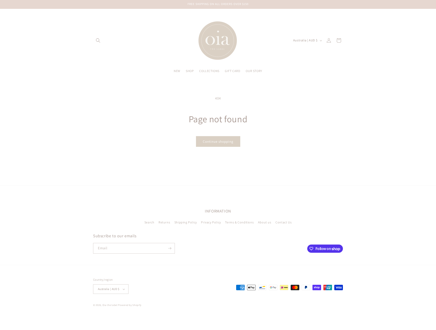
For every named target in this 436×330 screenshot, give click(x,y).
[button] (98, 40)
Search (149, 222)
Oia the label (110, 305)
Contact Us (283, 222)
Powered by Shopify (129, 305)
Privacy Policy (211, 222)
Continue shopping (218, 141)
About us (264, 222)
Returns (164, 222)
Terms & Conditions (239, 222)
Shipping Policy (185, 222)
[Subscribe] (170, 248)
